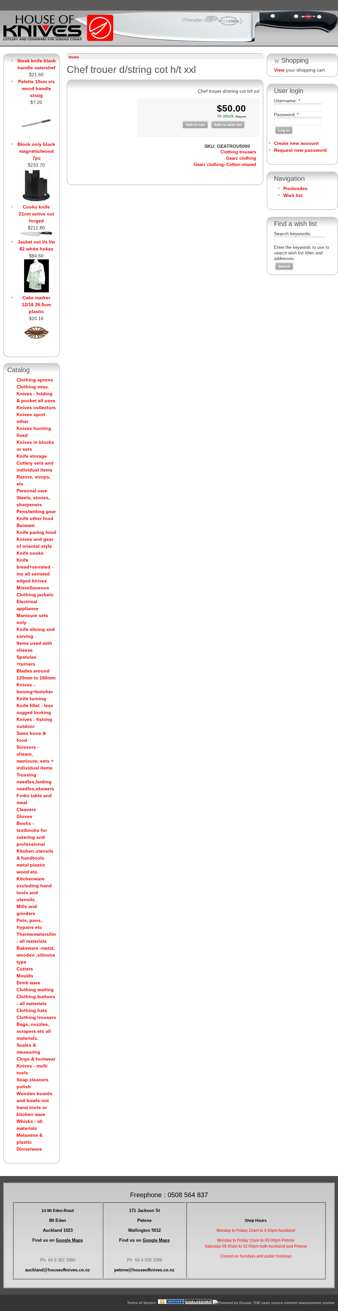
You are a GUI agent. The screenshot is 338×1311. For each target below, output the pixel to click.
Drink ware (28, 982)
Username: (287, 100)
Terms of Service (141, 1303)
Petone (144, 1220)
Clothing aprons (35, 379)
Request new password (300, 150)
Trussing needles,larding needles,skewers (35, 781)
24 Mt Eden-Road (58, 1210)
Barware (26, 525)
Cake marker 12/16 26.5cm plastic (36, 304)
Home (74, 57)
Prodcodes (295, 188)
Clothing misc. (33, 386)
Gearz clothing (241, 158)
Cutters (25, 968)
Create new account (296, 143)
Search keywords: (292, 233)
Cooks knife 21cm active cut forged (36, 213)
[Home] (58, 39)
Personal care (32, 490)
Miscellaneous (33, 587)
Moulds (25, 975)
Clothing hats (32, 1010)
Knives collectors (36, 407)
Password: (286, 114)
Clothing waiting (35, 989)
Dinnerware (29, 1149)
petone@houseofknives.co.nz (144, 1269)
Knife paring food (36, 532)
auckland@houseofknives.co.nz (57, 1269)
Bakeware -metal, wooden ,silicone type (36, 955)
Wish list (293, 195)
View (279, 70)
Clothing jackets (35, 594)
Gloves (24, 816)
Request (240, 116)
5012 (144, 1230)
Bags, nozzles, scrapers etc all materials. (34, 1031)
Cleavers (26, 809)
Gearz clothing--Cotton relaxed (225, 164)
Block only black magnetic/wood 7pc (36, 151)
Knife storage (32, 456)
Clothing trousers (36, 1017)
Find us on (57, 1240)
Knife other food (35, 518)
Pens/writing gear (36, 511)
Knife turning (31, 698)
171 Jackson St (144, 1210)
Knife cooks (30, 553)
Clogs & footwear (36, 1059)
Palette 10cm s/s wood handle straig (36, 88)
